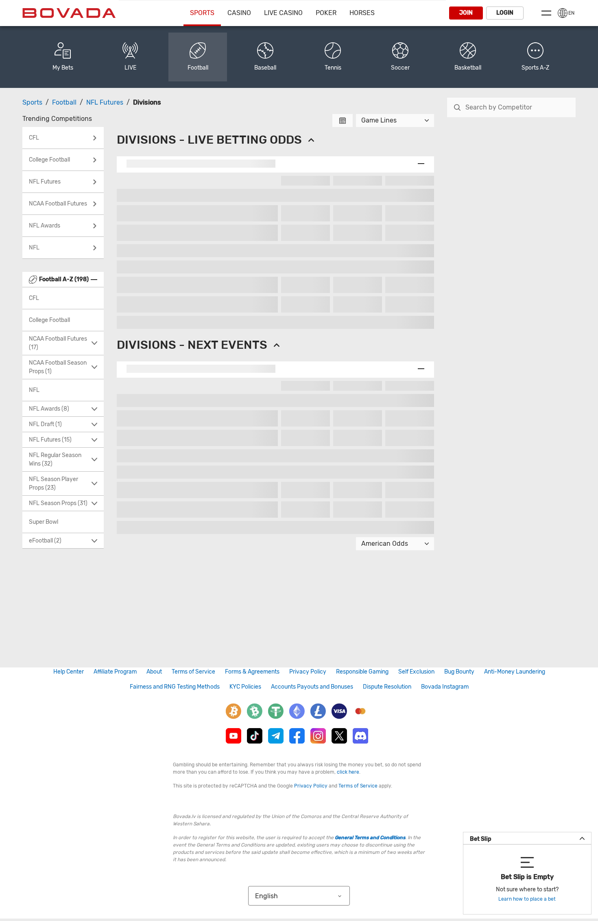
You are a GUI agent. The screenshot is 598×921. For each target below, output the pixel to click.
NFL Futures (104, 102)
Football (64, 102)
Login (504, 12)
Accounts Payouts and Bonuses (312, 686)
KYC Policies (245, 686)
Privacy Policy (307, 671)
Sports (202, 13)
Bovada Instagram (445, 686)
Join (466, 12)
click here (348, 772)
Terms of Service (193, 671)
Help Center (68, 671)
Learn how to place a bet (527, 899)
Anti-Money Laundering (514, 671)
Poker (326, 13)
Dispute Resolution (387, 686)
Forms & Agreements (252, 671)
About (154, 671)
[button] (535, 57)
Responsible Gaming (362, 671)
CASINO (239, 13)
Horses (362, 13)
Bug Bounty (459, 671)
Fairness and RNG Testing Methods (175, 686)
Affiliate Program (115, 671)
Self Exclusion (416, 671)
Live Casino (283, 13)
